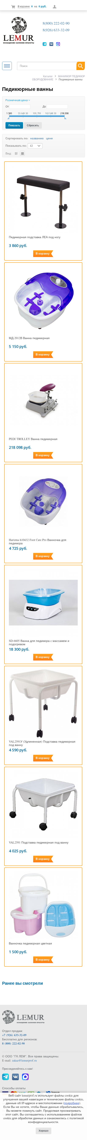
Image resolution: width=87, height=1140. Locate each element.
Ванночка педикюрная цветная (30, 943)
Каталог (48, 76)
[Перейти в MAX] (58, 43)
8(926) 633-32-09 (56, 29)
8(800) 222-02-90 (56, 23)
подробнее (71, 1103)
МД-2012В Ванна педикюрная (29, 338)
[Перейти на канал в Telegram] (44, 43)
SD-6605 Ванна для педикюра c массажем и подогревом (39, 642)
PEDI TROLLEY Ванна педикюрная (33, 439)
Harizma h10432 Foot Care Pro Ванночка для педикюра (37, 541)
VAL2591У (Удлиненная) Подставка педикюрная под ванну (42, 743)
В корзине (24, 6)
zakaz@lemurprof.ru (24, 1060)
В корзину (42, 253)
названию (37, 138)
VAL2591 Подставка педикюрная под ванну (38, 842)
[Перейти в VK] (51, 43)
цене (49, 138)
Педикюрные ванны (27, 89)
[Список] (16, 153)
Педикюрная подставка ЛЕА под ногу (34, 237)
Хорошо (43, 1130)
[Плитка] (22, 153)
